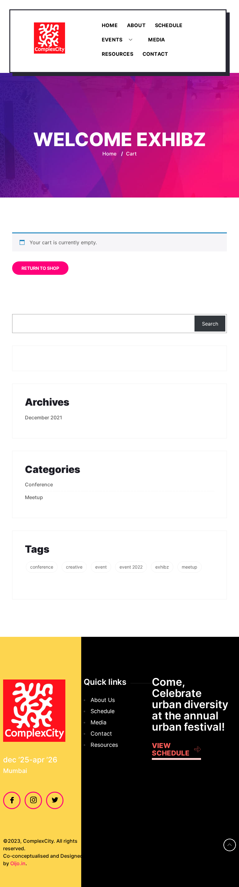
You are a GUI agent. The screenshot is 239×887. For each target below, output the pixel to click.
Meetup (34, 497)
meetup (189, 567)
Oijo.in (18, 863)
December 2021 (43, 417)
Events (112, 39)
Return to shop (40, 268)
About (136, 25)
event (101, 567)
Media (156, 39)
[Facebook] (12, 800)
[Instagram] (33, 800)
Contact (155, 54)
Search (210, 324)
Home (110, 25)
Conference (39, 484)
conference (41, 567)
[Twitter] (54, 800)
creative (74, 567)
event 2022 (131, 567)
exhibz (162, 567)
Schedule (169, 25)
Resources (117, 54)
